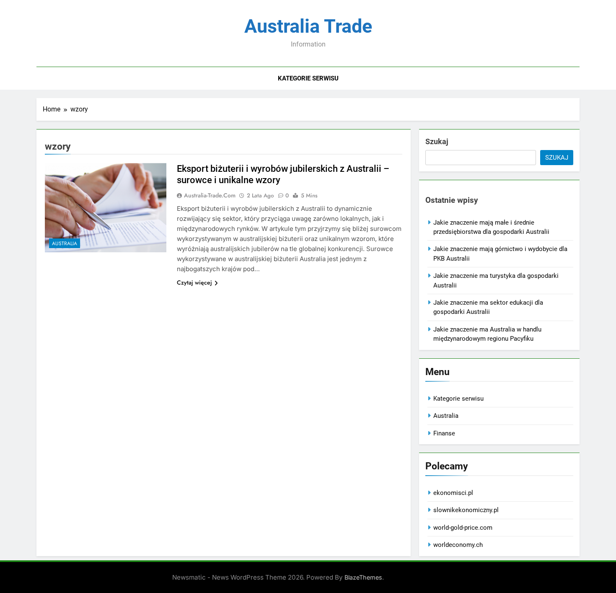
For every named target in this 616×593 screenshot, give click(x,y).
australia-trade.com (210, 195)
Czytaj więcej (194, 282)
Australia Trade (308, 26)
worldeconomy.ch (458, 545)
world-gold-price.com (462, 527)
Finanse (444, 433)
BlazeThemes (363, 577)
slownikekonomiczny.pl (466, 510)
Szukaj (436, 141)
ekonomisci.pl (453, 493)
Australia (64, 243)
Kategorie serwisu (308, 78)
